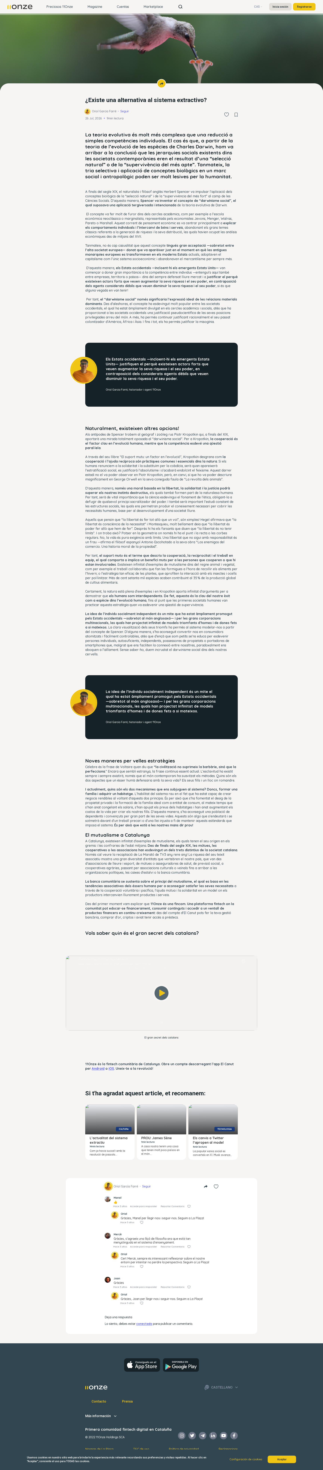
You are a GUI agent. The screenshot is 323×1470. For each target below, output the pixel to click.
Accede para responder (143, 1206)
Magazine (94, 6)
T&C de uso (141, 1449)
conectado (144, 1324)
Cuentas (123, 6)
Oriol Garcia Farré (104, 111)
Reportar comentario (172, 1206)
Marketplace (153, 6)
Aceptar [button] (282, 1459)
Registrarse (304, 6)
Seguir (124, 111)
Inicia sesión (280, 6)
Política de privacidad (184, 1449)
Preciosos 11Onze (59, 6)
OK (161, 1022)
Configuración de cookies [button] (246, 1459)
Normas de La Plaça (99, 1449)
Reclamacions (228, 1449)
